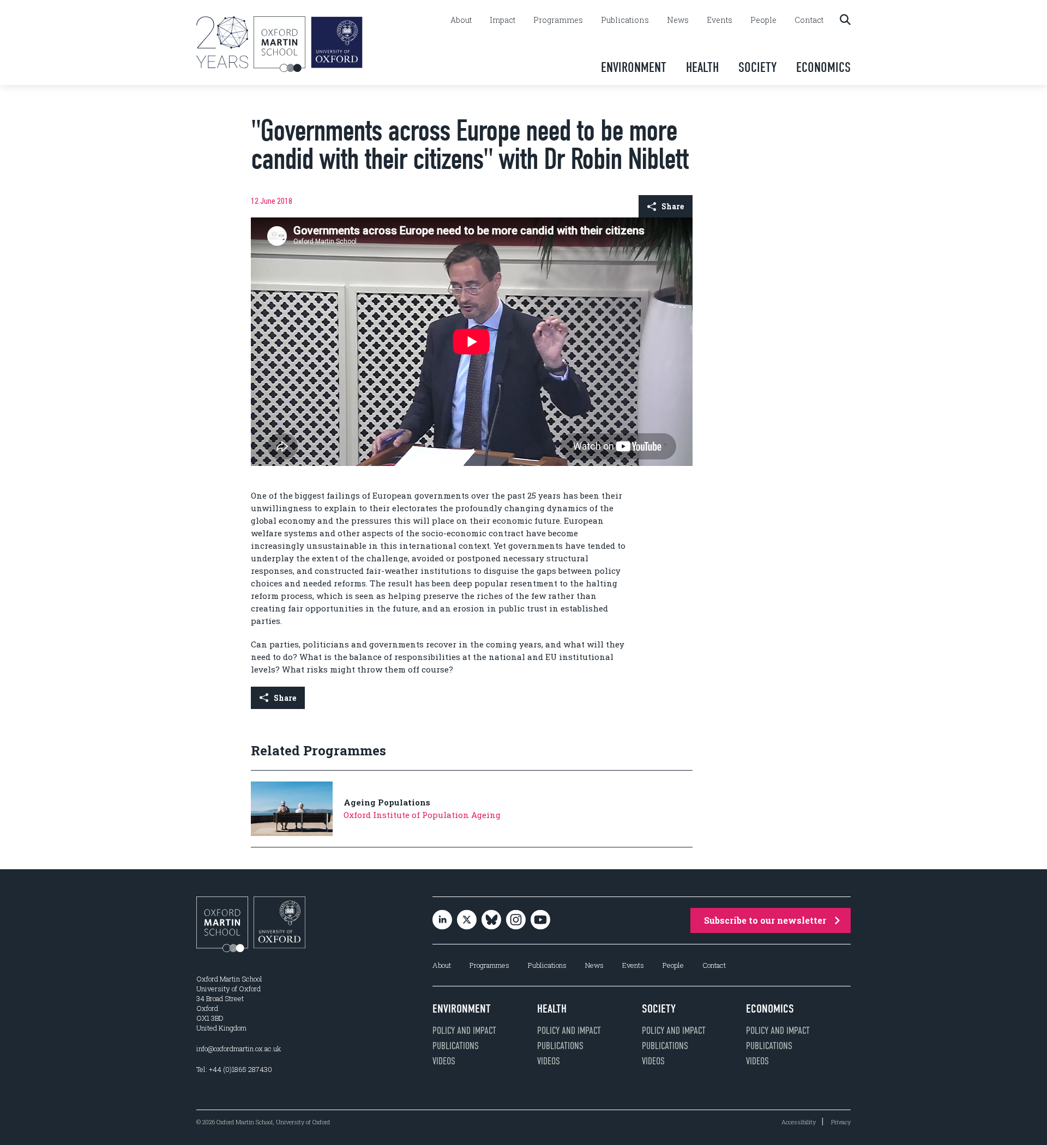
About (461, 20)
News (678, 20)
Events (719, 20)
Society (757, 67)
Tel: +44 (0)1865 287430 (234, 1069)
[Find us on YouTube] (540, 920)
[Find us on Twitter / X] (467, 920)
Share (672, 206)
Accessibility (798, 1122)
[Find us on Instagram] (516, 920)
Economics (823, 67)
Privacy (841, 1122)
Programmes (558, 20)
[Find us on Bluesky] (491, 920)
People (763, 20)
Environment (633, 67)
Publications (625, 20)
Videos (443, 1061)
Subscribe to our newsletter (765, 920)
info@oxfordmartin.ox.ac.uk (238, 1048)
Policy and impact (464, 1030)
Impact (502, 20)
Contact (809, 20)
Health (702, 67)
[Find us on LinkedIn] (442, 920)
